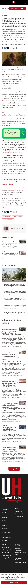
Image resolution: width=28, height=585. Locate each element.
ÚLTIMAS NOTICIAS (17, 8)
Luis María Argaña (8, 219)
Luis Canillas (6, 216)
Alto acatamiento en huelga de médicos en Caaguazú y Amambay (9, 449)
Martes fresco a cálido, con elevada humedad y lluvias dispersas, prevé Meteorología (10, 384)
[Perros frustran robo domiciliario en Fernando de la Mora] (22, 427)
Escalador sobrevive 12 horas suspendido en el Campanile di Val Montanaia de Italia (10, 255)
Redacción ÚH (17, 229)
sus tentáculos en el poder (15, 190)
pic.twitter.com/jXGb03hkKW (12, 153)
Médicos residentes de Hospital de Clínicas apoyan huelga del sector (9, 243)
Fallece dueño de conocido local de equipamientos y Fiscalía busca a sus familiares (14, 300)
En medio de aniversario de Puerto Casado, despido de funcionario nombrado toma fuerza (12, 356)
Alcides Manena (18, 375)
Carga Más (14, 469)
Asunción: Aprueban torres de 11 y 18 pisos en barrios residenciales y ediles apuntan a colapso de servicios (14, 285)
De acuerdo (14, 582)
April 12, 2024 (20, 157)
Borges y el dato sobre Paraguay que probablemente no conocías (14, 313)
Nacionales (5, 15)
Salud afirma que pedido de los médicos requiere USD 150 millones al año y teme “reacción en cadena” (15, 307)
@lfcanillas (18, 146)
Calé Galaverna (17, 216)
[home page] (14, 3)
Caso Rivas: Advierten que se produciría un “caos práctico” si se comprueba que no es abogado (15, 293)
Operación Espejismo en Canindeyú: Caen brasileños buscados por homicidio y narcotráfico (12, 332)
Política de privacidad (11, 579)
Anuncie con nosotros (19, 507)
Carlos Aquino (18, 346)
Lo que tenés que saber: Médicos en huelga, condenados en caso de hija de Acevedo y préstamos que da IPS (13, 407)
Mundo (3, 251)
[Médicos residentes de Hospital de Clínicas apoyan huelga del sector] (22, 241)
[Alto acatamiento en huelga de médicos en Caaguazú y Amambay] (22, 447)
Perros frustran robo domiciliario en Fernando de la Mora (9, 429)
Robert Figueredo (19, 461)
